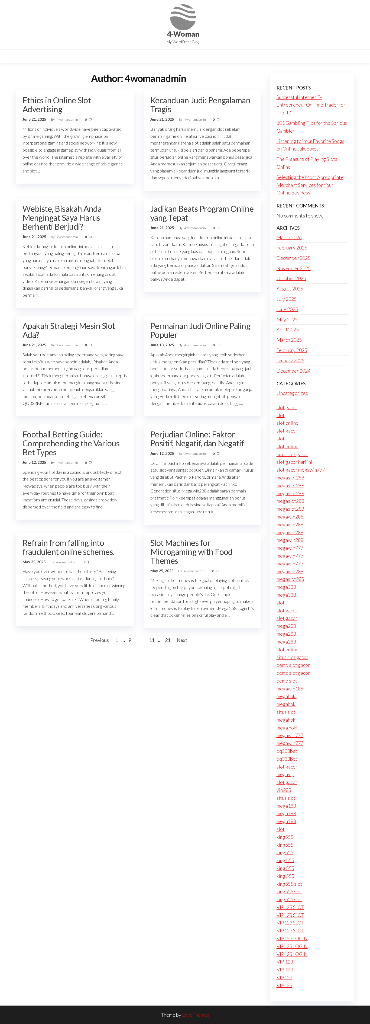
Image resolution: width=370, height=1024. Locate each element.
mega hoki (287, 728)
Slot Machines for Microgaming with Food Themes (191, 551)
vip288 (284, 790)
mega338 (286, 587)
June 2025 (287, 309)
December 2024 (293, 371)
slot (281, 415)
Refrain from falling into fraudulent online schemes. (68, 547)
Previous (99, 640)
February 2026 (292, 248)
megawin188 (290, 689)
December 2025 (293, 258)
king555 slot (289, 884)
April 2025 (288, 329)
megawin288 (290, 517)
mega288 (286, 626)
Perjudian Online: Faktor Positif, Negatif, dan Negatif (197, 438)
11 (151, 640)
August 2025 (290, 289)
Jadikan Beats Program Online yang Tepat (202, 213)
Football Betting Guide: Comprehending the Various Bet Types (70, 443)
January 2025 (290, 360)
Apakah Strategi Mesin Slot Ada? (68, 330)
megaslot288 (290, 478)
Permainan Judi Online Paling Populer (200, 330)
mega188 (286, 806)
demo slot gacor (293, 665)
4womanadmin (68, 119)
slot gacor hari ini (294, 462)
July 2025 (287, 299)
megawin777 (290, 548)
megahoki (287, 696)
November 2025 (294, 268)
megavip (285, 774)
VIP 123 (285, 962)
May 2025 (287, 319)
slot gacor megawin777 (301, 470)
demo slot (287, 681)
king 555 (285, 860)
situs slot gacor (292, 454)
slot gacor (287, 407)
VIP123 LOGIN (292, 938)
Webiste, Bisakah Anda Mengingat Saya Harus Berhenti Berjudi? (62, 217)
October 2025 (291, 278)
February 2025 (292, 350)
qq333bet (287, 751)
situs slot (286, 712)
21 (167, 640)
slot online (287, 423)
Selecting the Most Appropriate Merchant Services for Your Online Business (310, 185)
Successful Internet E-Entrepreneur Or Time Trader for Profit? (311, 105)
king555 (285, 837)
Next (182, 640)
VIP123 (284, 977)
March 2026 (289, 237)
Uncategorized (292, 393)
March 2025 (289, 340)
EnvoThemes (195, 1015)
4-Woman (183, 34)
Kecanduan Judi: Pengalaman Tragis (200, 104)
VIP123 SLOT (290, 907)
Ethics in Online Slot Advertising (56, 104)
